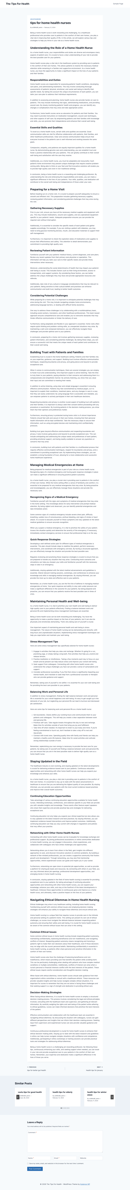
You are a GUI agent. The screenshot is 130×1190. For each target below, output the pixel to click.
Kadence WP (85, 1184)
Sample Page (118, 4)
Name (31, 1158)
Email (56, 1158)
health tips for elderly (62, 1092)
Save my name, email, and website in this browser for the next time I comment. (56, 1163)
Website (83, 1158)
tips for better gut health (36, 1068)
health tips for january (94, 1068)
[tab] (61, 1108)
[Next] (112, 1097)
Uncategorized (35, 19)
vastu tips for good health (30, 1092)
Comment (32, 1132)
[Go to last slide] (17, 1097)
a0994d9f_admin (37, 27)
